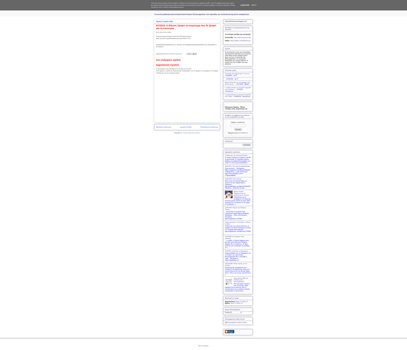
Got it (254, 5)
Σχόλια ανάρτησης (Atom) (191, 133)
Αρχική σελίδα (186, 127)
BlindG (173, 54)
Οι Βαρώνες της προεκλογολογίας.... (237, 155)
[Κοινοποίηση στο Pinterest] (196, 54)
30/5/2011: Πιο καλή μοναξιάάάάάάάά (237, 166)
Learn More (244, 5)
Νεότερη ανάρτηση (163, 127)
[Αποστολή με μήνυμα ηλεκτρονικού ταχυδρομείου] (188, 54)
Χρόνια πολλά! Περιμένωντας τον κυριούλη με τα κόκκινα (241, 193)
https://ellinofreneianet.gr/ (242, 37)
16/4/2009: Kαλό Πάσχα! (233, 179)
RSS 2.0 (245, 301)
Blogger (205, 346)
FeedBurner (244, 133)
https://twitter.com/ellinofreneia (240, 40)
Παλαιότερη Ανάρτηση (209, 127)
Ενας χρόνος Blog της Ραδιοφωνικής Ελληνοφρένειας (241, 280)
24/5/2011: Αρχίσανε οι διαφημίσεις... (237, 251)
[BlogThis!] (190, 54)
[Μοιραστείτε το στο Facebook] (194, 54)
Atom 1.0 (239, 301)
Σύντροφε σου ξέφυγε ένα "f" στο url (237, 73)
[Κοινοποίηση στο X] (192, 54)
